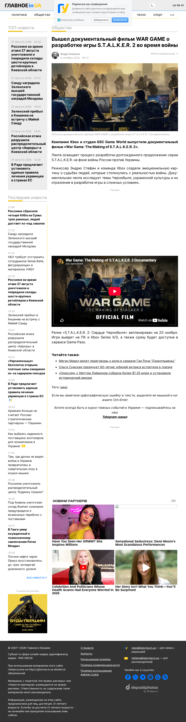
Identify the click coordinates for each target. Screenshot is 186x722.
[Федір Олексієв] (55, 57)
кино (63, 387)
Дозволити (120, 20)
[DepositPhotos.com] (142, 688)
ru (178, 5)
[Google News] (158, 677)
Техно (141, 14)
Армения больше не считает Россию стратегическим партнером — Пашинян (24, 415)
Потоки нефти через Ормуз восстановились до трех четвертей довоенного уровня (25, 561)
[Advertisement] (115, 222)
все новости (36, 577)
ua (174, 5)
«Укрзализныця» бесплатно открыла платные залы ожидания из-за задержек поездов (26, 365)
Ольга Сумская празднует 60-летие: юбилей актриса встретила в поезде (115, 367)
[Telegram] (143, 677)
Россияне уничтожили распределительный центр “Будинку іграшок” (26, 486)
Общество (42, 14)
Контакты (86, 653)
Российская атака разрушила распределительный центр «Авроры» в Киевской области (22, 340)
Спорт (158, 14)
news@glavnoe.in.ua (144, 647)
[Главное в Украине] (23, 6)
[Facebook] (128, 677)
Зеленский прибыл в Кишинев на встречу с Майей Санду (24, 317)
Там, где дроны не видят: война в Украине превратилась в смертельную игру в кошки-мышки (26, 463)
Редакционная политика (96, 659)
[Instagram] (150, 677)
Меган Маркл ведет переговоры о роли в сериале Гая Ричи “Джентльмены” (117, 361)
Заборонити (101, 20)
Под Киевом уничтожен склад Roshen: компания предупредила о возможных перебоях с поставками (25, 509)
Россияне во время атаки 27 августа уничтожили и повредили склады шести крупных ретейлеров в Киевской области (25, 290)
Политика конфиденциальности (100, 665)
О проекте (87, 647)
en (182, 5)
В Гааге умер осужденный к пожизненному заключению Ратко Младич (22, 536)
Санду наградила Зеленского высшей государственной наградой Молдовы (22, 238)
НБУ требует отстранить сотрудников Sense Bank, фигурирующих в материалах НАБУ (26, 261)
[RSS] (165, 677)
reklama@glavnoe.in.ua (145, 657)
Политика (19, 14)
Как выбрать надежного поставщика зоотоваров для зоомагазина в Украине (25, 438)
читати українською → (164, 53)
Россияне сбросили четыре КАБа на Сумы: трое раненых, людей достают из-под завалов (26, 215)
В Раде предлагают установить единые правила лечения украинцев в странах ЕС (26, 388)
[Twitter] (135, 677)
